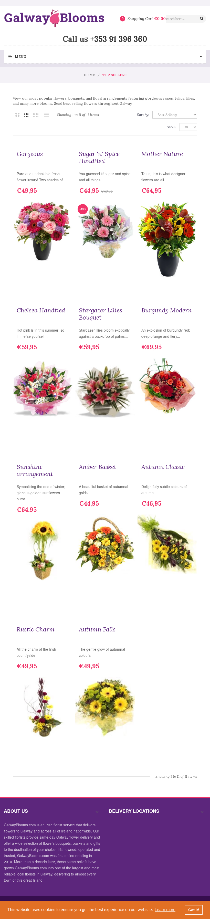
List (46, 115)
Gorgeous (30, 153)
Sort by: (143, 114)
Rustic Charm (36, 629)
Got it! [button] (193, 910)
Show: (171, 127)
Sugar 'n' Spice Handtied (99, 157)
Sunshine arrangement (35, 470)
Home (89, 75)
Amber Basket (97, 466)
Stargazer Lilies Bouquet (100, 314)
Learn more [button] (165, 909)
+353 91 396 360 (118, 39)
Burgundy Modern (166, 310)
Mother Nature (162, 153)
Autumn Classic (163, 466)
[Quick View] (65, 279)
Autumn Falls (97, 629)
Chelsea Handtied (41, 310)
